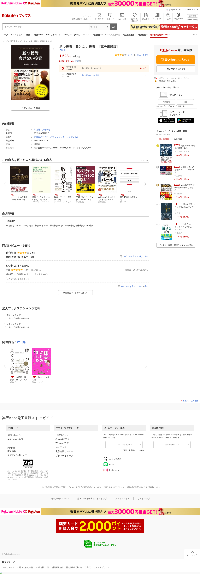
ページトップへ (192, 555)
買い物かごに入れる (177, 59)
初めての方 (178, 19)
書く (147, 256)
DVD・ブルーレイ (52, 35)
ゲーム (67, 35)
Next (145, 184)
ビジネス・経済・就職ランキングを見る (176, 245)
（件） (130, 55)
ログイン (85, 16)
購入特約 (11, 451)
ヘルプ (168, 19)
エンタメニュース (112, 35)
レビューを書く (142, 55)
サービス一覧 (192, 20)
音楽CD (37, 35)
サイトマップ (144, 498)
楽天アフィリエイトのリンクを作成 (174, 78)
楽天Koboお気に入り (135, 20)
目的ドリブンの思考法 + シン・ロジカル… (184, 169)
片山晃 (62, 50)
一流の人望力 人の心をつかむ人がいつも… (185, 207)
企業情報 (40, 567)
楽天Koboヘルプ (15, 439)
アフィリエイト (122, 498)
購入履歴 (145, 19)
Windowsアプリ (63, 443)
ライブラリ (157, 19)
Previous (5, 184)
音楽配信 (142, 35)
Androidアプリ (62, 439)
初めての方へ (14, 434)
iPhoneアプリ (62, 434)
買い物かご (99, 19)
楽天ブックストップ (60, 498)
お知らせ (110, 19)
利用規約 (11, 447)
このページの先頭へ (191, 401)
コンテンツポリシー (17, 454)
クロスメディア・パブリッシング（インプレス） (56, 137)
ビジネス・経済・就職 (29, 41)
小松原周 (46, 129)
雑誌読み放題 (128, 35)
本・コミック (16, 35)
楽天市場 (192, 16)
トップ (5, 35)
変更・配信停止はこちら (133, 450)
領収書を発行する (172, 445)
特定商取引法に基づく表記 (78, 567)
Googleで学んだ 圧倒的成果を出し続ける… (184, 187)
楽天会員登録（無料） (80, 19)
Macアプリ (60, 447)
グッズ (77, 35)
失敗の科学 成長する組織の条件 (184, 146)
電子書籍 (13, 41)
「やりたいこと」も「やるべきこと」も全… (184, 227)
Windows (166, 102)
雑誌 (28, 35)
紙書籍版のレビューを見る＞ (75, 293)
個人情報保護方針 (55, 567)
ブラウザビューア (64, 455)
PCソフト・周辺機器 (92, 35)
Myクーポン (122, 19)
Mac (185, 102)
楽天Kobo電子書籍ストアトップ (92, 498)
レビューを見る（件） (133, 256)
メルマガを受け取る (124, 445)
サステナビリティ (101, 567)
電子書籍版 (164, 139)
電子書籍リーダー (64, 451)
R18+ (195, 35)
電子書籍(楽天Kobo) (158, 35)
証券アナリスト (46, 41)
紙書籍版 (178, 139)
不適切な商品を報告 (167, 81)
